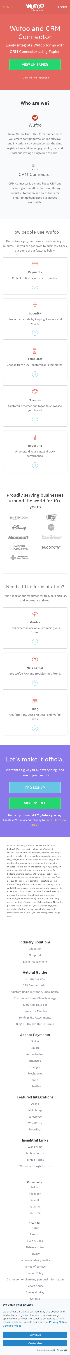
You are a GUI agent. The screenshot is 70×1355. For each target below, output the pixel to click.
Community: (35, 1182)
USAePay (35, 1086)
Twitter (35, 1187)
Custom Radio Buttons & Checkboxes (35, 992)
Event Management (35, 961)
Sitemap (35, 1234)
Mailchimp (35, 1110)
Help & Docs (35, 1241)
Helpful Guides (35, 972)
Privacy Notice (58, 1322)
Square (35, 1048)
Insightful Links (35, 1140)
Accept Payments (35, 1034)
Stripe (35, 1041)
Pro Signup (35, 787)
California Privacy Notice (35, 1260)
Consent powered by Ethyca (50, 1350)
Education (35, 949)
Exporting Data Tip (35, 1005)
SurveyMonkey (35, 1292)
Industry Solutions (35, 942)
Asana (35, 1104)
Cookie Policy (35, 1273)
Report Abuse (35, 1286)
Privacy (35, 1254)
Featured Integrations (35, 1097)
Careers (35, 1299)
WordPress (35, 1123)
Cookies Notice (12, 1325)
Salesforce (35, 1116)
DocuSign (35, 1129)
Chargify (35, 1067)
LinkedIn (35, 1200)
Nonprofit (35, 955)
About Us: (35, 1222)
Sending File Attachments (35, 1017)
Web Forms (35, 1147)
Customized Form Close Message (35, 998)
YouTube (35, 1213)
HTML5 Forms (35, 1160)
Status (35, 1228)
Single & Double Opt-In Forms (35, 1024)
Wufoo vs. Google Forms (35, 1166)
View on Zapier (35, 64)
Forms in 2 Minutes (35, 1011)
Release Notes (35, 1247)
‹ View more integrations (35, 77)
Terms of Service (35, 1266)
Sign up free (35, 803)
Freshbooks (35, 1073)
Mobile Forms (35, 1153)
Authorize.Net (35, 1054)
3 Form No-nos (35, 979)
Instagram (35, 1206)
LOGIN (62, 7)
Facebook (35, 1194)
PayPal (35, 1080)
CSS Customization (35, 985)
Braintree (35, 1061)
